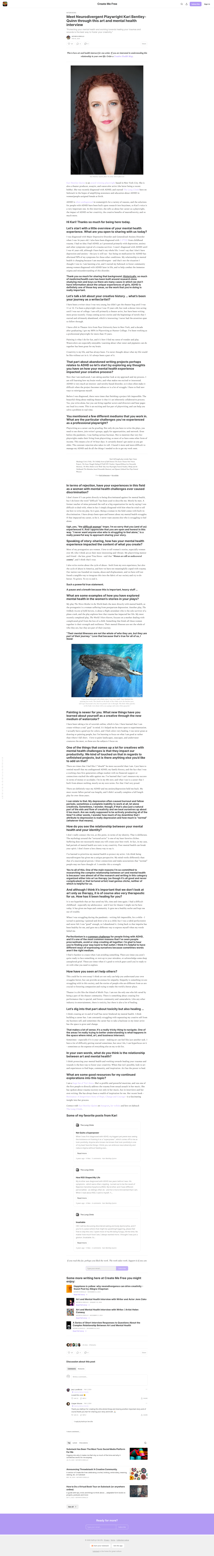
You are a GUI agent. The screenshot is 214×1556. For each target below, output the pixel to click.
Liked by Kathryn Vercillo (81, 1392)
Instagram (105, 1105)
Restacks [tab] (81, 1369)
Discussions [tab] (83, 1443)
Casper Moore (76, 1403)
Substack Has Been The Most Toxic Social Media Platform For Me (95, 1450)
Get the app (117, 1546)
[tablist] (76, 1369)
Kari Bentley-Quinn (75, 183)
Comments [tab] (72, 1369)
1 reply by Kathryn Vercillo (83, 1422)
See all (71, 1507)
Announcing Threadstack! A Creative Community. (91, 1469)
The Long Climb (131, 189)
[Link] (63, 222)
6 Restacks (92, 1345)
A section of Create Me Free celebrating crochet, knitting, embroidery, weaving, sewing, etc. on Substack (96, 1473)
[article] (107, 1456)
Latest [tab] (75, 1443)
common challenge (99, 936)
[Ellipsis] (146, 1389)
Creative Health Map (123, 56)
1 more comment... (73, 1432)
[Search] (181, 4)
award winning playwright (103, 183)
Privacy (106, 1540)
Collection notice (123, 1540)
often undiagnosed (84, 202)
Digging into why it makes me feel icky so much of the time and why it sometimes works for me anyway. (93, 1456)
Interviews (71, 13)
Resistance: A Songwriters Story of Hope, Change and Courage (95, 1096)
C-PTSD (124, 240)
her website (115, 475)
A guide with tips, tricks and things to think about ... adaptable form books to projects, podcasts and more (95, 1494)
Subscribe (195, 4)
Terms (113, 1540)
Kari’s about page (104, 475)
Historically (129, 276)
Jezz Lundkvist (76, 1389)
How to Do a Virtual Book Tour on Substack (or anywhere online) (95, 1488)
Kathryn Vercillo (78, 36)
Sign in (207, 4)
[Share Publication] (186, 4)
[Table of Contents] (2, 778)
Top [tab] (69, 1443)
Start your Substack (101, 1546)
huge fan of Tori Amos (83, 1083)
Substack (96, 1551)
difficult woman (92, 526)
